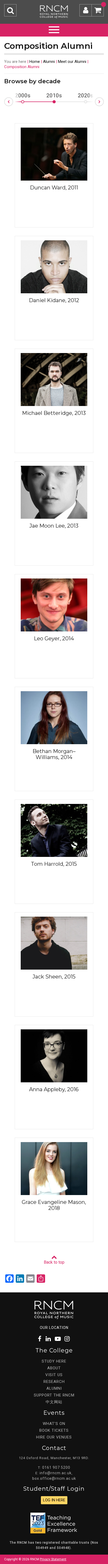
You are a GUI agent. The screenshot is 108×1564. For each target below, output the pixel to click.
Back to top (54, 1262)
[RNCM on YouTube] (58, 1339)
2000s (22, 96)
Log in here (54, 1500)
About (54, 1368)
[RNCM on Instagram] (67, 1339)
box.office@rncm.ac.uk (54, 1478)
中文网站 (54, 1402)
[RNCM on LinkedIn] (48, 1339)
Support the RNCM (54, 1395)
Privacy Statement (53, 1559)
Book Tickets (54, 1430)
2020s (85, 96)
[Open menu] (54, 29)
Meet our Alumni (72, 61)
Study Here (54, 1361)
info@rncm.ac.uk (56, 1473)
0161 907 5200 (56, 1467)
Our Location (54, 1328)
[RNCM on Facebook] (40, 1339)
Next (103, 100)
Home (34, 61)
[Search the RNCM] (10, 10)
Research (54, 1381)
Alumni (49, 61)
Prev (4, 103)
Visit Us (54, 1374)
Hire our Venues (54, 1437)
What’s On (54, 1423)
